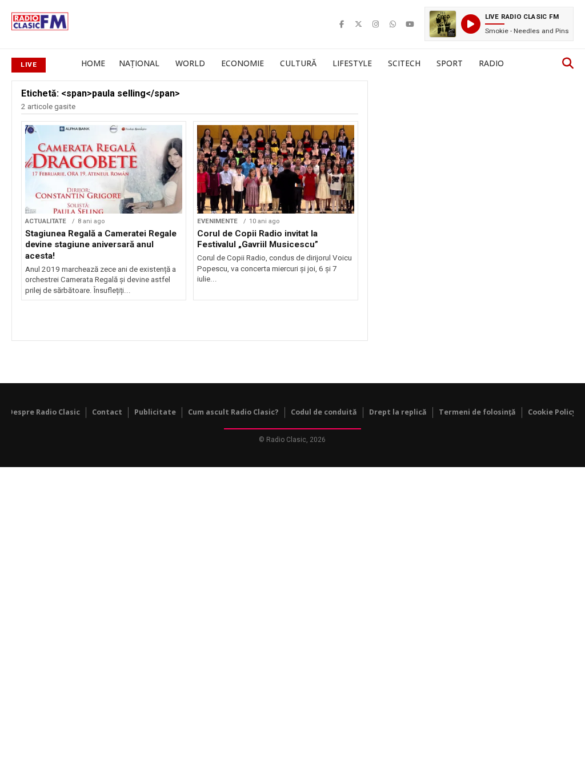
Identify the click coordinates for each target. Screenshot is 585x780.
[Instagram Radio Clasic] (376, 24)
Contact (107, 412)
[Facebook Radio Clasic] (341, 24)
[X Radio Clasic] (358, 24)
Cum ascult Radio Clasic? (233, 412)
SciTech (404, 63)
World (190, 63)
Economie (242, 63)
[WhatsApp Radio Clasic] (393, 24)
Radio (491, 63)
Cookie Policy (552, 412)
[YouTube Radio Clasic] (410, 24)
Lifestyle (352, 63)
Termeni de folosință (477, 412)
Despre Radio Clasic (44, 412)
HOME (93, 63)
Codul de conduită (324, 412)
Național (139, 63)
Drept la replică (398, 412)
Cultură (298, 63)
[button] (499, 24)
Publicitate (155, 412)
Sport (449, 63)
